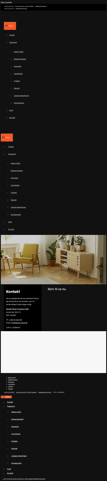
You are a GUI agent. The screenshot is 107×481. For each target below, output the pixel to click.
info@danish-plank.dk (41, 6)
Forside (12, 35)
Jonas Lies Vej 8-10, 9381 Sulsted (24, 6)
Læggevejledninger (21, 96)
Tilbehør (17, 88)
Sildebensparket (20, 59)
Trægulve (13, 42)
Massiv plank (18, 52)
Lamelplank (18, 74)
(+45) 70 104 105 (9, 6)
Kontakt (12, 118)
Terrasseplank (19, 103)
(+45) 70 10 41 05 (9, 8)
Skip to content (6, 2)
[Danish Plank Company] (17, 132)
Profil (11, 110)
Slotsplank (17, 66)
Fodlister (17, 81)
